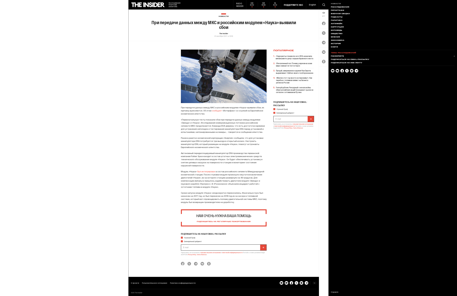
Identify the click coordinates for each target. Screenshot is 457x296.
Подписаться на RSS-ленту (346, 63)
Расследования (340, 7)
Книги (334, 47)
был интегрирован (206, 171)
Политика (337, 20)
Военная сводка (340, 14)
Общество (337, 33)
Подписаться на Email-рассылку (350, 59)
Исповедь (336, 30)
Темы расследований (343, 53)
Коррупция (337, 27)
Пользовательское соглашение (154, 283)
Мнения (335, 37)
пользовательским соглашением (211, 252)
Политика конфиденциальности (183, 283)
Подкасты (337, 17)
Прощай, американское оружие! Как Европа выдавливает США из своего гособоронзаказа (294, 71)
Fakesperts (337, 56)
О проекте (135, 283)
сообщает (217, 110)
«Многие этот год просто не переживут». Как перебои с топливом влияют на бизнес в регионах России (294, 80)
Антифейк (337, 23)
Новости (224, 16)
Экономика (337, 40)
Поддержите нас (293, 5)
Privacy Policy (192, 254)
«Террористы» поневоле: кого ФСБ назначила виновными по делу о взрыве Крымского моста (294, 57)
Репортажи (337, 10)
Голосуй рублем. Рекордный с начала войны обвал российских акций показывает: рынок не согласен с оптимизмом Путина (294, 89)
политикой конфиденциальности (232, 252)
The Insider (223, 33)
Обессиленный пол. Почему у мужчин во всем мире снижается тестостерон (294, 64)
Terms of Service (201, 254)
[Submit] (263, 247)
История (336, 43)
